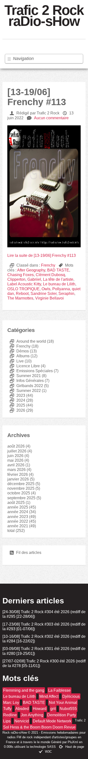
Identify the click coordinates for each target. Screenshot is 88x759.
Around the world (28, 341)
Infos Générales (27, 381)
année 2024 (17, 512)
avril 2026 (15, 465)
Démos (19, 351)
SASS (51, 747)
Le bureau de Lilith (59, 284)
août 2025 (16, 502)
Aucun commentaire (51, 118)
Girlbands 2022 (26, 386)
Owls (46, 289)
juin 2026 (15, 456)
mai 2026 (15, 460)
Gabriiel (34, 279)
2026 (17, 410)
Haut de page (74, 747)
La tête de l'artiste (58, 279)
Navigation (23, 58)
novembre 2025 (20, 488)
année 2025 (17, 507)
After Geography (31, 270)
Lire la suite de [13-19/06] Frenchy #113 (41, 255)
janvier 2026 (18, 479)
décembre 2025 (20, 484)
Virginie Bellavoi (49, 298)
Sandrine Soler (43, 293)
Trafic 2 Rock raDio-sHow (44, 16)
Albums (20, 356)
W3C (48, 751)
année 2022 (17, 521)
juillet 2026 (16, 451)
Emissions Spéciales (31, 371)
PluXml (73, 742)
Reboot (22, 293)
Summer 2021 (25, 376)
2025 (17, 405)
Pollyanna (61, 289)
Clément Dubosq (50, 275)
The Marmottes (20, 298)
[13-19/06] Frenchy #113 (36, 97)
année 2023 (17, 517)
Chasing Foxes (20, 275)
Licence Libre (25, 366)
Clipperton (16, 279)
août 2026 (16, 446)
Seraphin (66, 293)
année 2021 (17, 526)
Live (17, 361)
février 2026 (17, 474)
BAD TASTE (58, 270)
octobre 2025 (18, 493)
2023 (17, 395)
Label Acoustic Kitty (24, 284)
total (11, 531)
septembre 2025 (21, 498)
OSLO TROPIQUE (23, 289)
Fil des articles (25, 552)
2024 (17, 400)
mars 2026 (16, 470)
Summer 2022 (25, 391)
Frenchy (48, 265)
